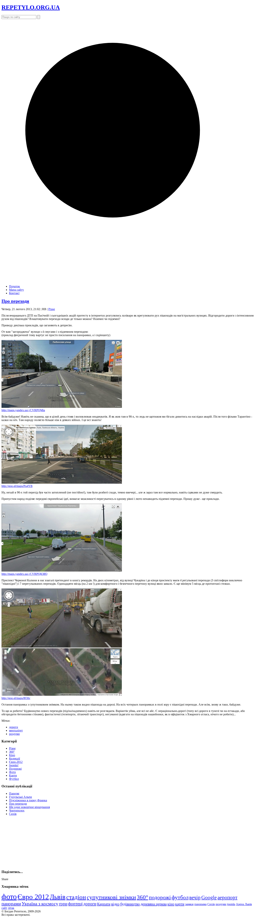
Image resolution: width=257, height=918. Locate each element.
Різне (51, 309)
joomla (231, 904)
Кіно (12, 755)
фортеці (75, 903)
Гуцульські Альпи (20, 796)
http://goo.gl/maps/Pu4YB (17, 486)
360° (12, 751)
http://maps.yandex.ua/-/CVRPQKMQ (24, 573)
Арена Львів (244, 904)
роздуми (14, 733)
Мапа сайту (16, 289)
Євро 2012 (33, 897)
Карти (13, 775)
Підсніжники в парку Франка (28, 800)
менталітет (16, 730)
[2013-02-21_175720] (62, 406)
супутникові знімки (111, 897)
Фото (12, 772)
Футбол (14, 778)
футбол (180, 897)
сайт (4, 908)
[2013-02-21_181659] (62, 570)
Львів (57, 897)
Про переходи (15, 301)
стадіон (76, 897)
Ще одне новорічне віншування (29, 807)
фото (9, 896)
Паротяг (14, 793)
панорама (200, 904)
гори (63, 903)
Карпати (103, 904)
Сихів (13, 813)
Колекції (14, 758)
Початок (14, 286)
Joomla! (13, 765)
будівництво (130, 904)
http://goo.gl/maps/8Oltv (16, 698)
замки (189, 904)
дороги (13, 727)
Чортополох (16, 810)
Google (209, 897)
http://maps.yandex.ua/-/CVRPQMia (23, 410)
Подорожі (15, 768)
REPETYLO (31, 7)
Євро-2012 (16, 761)
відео (115, 904)
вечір (195, 897)
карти (179, 904)
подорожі (160, 897)
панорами (11, 903)
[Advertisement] (30, 842)
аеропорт (227, 897)
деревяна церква (154, 904)
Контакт (14, 293)
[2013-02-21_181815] (62, 694)
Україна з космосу (40, 903)
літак (11, 908)
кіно (170, 904)
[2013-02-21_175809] (62, 482)
